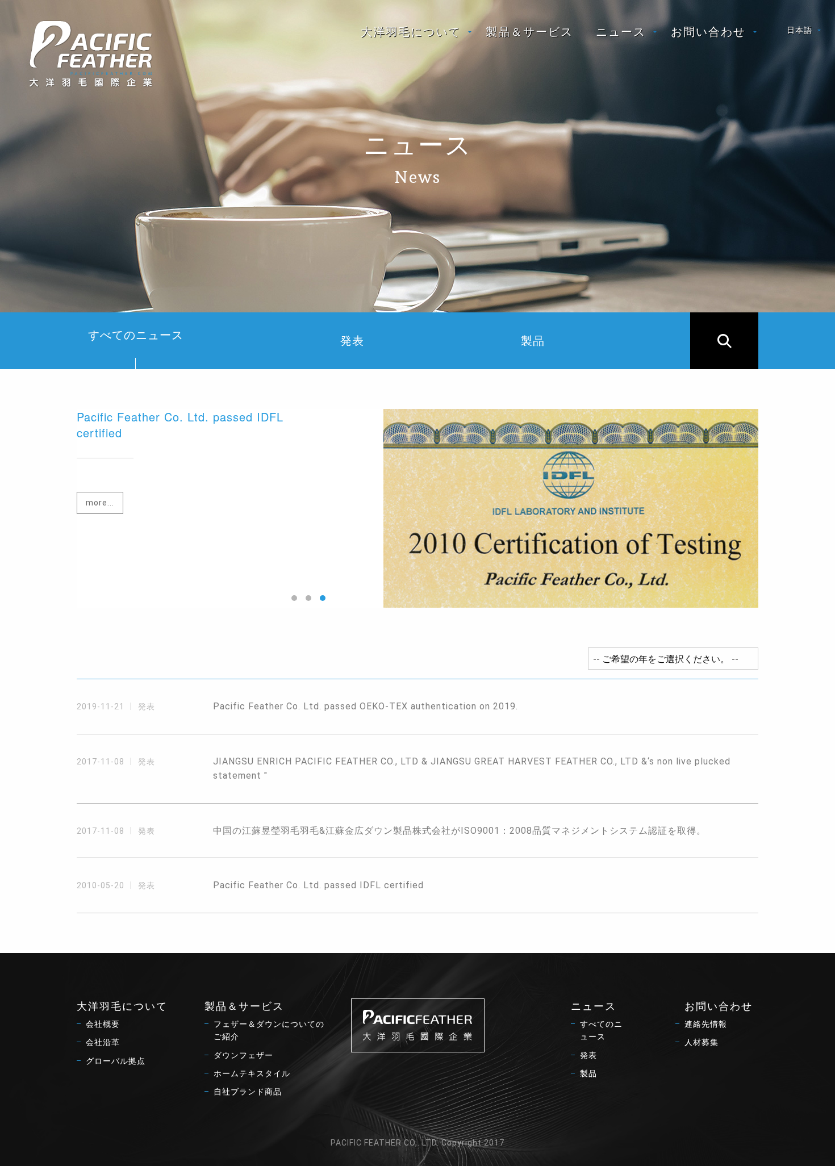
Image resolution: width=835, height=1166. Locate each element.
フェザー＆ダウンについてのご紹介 (269, 1030)
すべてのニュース (135, 335)
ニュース (621, 32)
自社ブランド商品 (248, 1091)
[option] (417, 508)
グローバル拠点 (115, 1060)
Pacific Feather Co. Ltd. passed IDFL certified (318, 885)
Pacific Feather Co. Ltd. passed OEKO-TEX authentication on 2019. (365, 706)
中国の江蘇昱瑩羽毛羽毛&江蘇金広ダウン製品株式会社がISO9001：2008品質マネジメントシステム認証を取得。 (459, 830)
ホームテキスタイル (252, 1073)
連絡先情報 (705, 1024)
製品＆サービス (529, 32)
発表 (352, 341)
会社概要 (103, 1024)
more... (100, 502)
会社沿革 (103, 1042)
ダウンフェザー (243, 1055)
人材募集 (701, 1042)
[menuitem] (411, 32)
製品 (533, 341)
